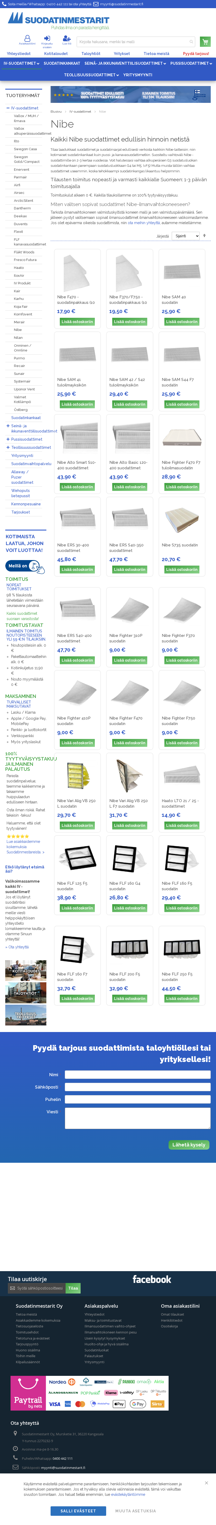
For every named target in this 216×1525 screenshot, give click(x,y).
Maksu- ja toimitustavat (103, 1320)
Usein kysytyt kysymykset (105, 1338)
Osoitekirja (169, 1326)
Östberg (21, 410)
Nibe (18, 330)
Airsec (19, 193)
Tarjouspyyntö (27, 1344)
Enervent (21, 170)
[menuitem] (22, 63)
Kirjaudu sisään (47, 45)
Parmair (20, 177)
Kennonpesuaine (26, 504)
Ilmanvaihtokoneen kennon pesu (111, 1332)
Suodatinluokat (97, 1350)
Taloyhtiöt (90, 54)
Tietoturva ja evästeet (33, 1338)
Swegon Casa (25, 149)
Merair (19, 322)
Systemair (22, 381)
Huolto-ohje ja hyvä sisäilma (107, 1344)
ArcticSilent (23, 201)
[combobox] (136, 42)
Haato (19, 268)
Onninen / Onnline (22, 348)
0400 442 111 (57, 4)
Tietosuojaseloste (29, 1326)
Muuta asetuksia (135, 1511)
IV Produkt (22, 283)
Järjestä (162, 236)
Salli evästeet (78, 1511)
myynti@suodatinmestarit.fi (121, 4)
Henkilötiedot (172, 1320)
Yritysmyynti (22, 456)
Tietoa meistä (156, 54)
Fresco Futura (25, 260)
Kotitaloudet (56, 54)
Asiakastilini (27, 43)
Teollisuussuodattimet (31, 447)
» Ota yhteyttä (17, 947)
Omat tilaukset (172, 1314)
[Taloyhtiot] (25, 1002)
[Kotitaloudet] (25, 980)
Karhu (19, 299)
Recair (19, 366)
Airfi (17, 185)
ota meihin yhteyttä (144, 223)
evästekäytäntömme (128, 1494)
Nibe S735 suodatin (180, 545)
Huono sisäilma (28, 1350)
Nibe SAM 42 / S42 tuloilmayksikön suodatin (127, 385)
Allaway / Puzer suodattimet (22, 477)
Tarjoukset (20, 512)
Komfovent (23, 314)
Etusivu (56, 111)
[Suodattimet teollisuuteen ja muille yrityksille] (25, 1024)
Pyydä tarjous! (196, 54)
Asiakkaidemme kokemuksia (38, 1320)
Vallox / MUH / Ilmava (26, 118)
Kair (17, 291)
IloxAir (19, 276)
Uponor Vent (24, 389)
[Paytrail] (90, 1409)
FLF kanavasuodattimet (30, 242)
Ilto (16, 141)
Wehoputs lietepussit (20, 493)
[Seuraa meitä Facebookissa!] (152, 1281)
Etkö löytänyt (18, 867)
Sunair (19, 374)
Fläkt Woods (24, 252)
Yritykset (122, 54)
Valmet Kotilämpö (22, 399)
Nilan (18, 338)
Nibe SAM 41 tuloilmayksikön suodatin (71, 385)
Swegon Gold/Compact (27, 159)
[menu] (108, 69)
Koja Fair (21, 307)
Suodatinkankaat (26, 418)
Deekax (20, 216)
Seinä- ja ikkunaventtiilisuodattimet (31, 428)
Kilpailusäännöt (28, 1362)
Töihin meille (25, 1355)
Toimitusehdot (27, 1332)
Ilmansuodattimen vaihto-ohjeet (110, 1326)
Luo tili (66, 43)
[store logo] (58, 21)
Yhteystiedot (19, 54)
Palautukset (94, 1355)
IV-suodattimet (80, 111)
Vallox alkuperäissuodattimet (32, 131)
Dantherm (22, 208)
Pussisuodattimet (26, 439)
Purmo (19, 358)
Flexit (18, 232)
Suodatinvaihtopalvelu (31, 464)
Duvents (20, 224)
